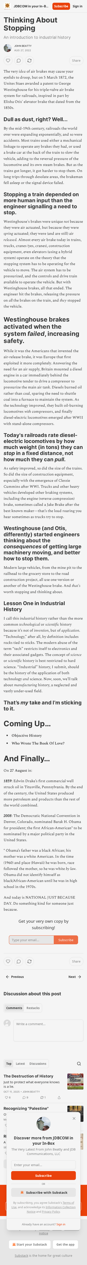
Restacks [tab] (33, 1008)
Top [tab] (8, 1064)
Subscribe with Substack (46, 1192)
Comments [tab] (14, 1008)
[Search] (79, 1063)
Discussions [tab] (37, 1064)
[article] (43, 1086)
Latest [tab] (20, 1064)
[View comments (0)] (18, 60)
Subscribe (61, 6)
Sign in (78, 6)
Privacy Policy (51, 1212)
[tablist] (23, 1008)
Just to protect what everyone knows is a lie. (32, 1084)
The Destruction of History (28, 1076)
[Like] (8, 60)
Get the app (65, 1244)
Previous (17, 977)
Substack (21, 1255)
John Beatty (23, 45)
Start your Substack (32, 1244)
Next (72, 977)
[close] (74, 1118)
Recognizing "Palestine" (26, 1108)
